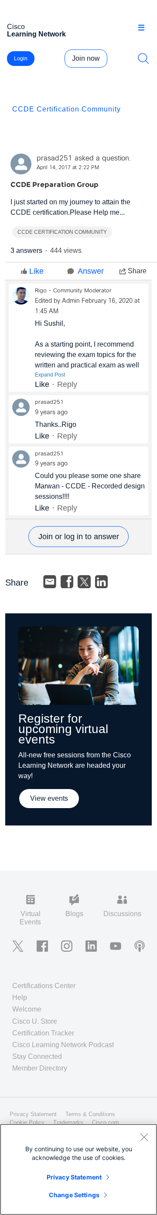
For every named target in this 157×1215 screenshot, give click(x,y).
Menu (144, 27)
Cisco (36, 30)
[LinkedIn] (101, 581)
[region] (78, 1169)
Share (137, 271)
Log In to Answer (78, 536)
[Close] (144, 1137)
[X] (84, 581)
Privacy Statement (74, 1177)
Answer (91, 271)
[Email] (49, 581)
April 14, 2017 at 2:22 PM (68, 167)
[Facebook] (67, 581)
